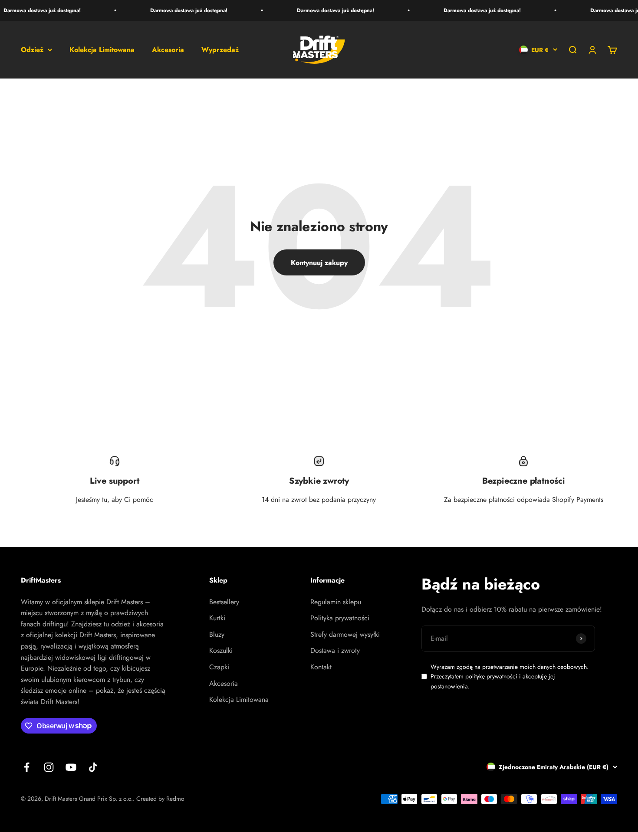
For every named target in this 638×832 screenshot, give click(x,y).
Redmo (175, 798)
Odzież (32, 50)
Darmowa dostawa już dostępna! (184, 10)
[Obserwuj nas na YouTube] (71, 767)
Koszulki (221, 650)
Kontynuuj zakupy (319, 263)
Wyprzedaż (220, 50)
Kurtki (217, 618)
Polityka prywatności (339, 618)
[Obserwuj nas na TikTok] (93, 767)
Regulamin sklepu (335, 602)
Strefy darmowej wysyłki (345, 634)
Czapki (219, 667)
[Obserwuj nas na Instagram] (49, 767)
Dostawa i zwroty (335, 650)
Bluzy (216, 634)
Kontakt (321, 667)
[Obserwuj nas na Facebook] (27, 767)
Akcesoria (168, 50)
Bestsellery (224, 602)
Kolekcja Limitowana (102, 50)
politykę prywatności (491, 676)
